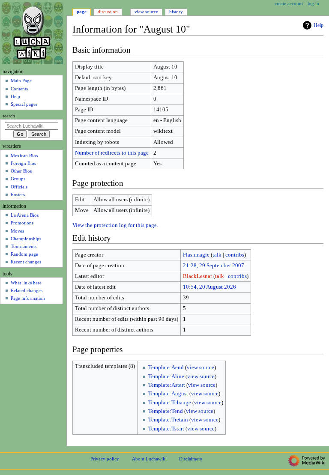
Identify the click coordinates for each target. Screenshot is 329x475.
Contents (19, 88)
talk (216, 255)
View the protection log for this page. (115, 225)
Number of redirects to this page (112, 153)
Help (318, 25)
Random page (24, 254)
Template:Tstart (166, 429)
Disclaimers (190, 458)
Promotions (22, 222)
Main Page (21, 80)
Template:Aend (166, 367)
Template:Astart (166, 385)
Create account (289, 3)
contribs (234, 255)
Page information (28, 298)
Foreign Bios (23, 163)
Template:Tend (165, 411)
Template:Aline (166, 376)
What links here (26, 282)
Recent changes (26, 261)
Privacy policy (104, 458)
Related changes (26, 290)
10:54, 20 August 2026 (209, 287)
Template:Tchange (169, 403)
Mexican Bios (24, 155)
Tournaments (23, 246)
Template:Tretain (168, 420)
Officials (19, 186)
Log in (313, 3)
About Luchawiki (149, 458)
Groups (18, 178)
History (176, 11)
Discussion (108, 11)
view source (200, 367)
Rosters (18, 194)
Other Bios (21, 170)
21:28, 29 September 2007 (213, 266)
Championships (26, 238)
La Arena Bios (25, 215)
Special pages (24, 104)
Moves (17, 230)
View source (146, 11)
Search (9, 116)
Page (82, 11)
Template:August (168, 394)
